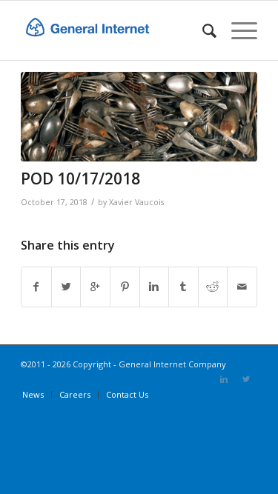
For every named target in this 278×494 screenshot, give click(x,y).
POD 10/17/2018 (80, 178)
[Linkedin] (224, 379)
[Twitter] (246, 379)
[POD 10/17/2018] (139, 116)
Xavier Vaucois (136, 202)
